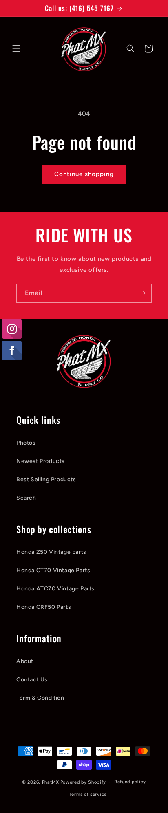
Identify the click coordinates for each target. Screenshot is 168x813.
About (24, 661)
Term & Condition (40, 697)
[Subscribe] (142, 293)
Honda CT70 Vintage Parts (53, 570)
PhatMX (50, 782)
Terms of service (88, 794)
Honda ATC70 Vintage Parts (55, 588)
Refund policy (130, 781)
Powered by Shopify (83, 782)
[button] (16, 48)
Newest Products (40, 461)
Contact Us (32, 679)
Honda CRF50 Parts (43, 607)
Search (26, 497)
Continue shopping (84, 174)
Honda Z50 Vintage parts (51, 552)
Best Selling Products (46, 479)
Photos (26, 442)
